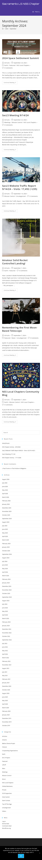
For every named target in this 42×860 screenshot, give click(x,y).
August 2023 (5, 600)
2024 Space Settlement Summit (20, 58)
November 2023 (6, 590)
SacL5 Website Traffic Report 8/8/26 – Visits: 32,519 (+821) (18, 450)
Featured (12, 65)
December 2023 (6, 586)
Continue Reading (11, 83)
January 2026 (6, 504)
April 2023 (5, 615)
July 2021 (4, 672)
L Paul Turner (6, 468)
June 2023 (5, 608)
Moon (13, 338)
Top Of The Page (7, 804)
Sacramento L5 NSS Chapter (20, 3)
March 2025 (5, 540)
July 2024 (4, 561)
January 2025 (6, 547)
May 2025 (5, 533)
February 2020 (6, 711)
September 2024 (7, 554)
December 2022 (6, 629)
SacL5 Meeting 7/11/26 (8, 454)
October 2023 (6, 593)
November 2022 (6, 633)
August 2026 (5, 479)
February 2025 (6, 543)
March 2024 (5, 575)
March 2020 (5, 708)
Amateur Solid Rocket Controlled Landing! (15, 262)
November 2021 (6, 665)
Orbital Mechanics (7, 786)
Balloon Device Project (8, 743)
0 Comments (8, 68)
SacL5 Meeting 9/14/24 (15, 115)
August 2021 (5, 668)
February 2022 (6, 661)
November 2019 (6, 722)
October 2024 (6, 551)
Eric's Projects (6, 758)
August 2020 (5, 693)
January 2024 (6, 583)
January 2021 (6, 683)
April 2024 (5, 572)
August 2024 (5, 558)
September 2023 (7, 597)
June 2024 (5, 565)
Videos (4, 811)
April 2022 (5, 654)
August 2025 (5, 522)
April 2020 (5, 704)
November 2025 (6, 511)
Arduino (4, 740)
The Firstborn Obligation (19, 468)
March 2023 (5, 618)
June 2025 (5, 529)
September (13, 29)
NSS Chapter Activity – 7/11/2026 (11, 458)
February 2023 (6, 622)
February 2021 (6, 679)
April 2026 (5, 493)
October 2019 (6, 725)
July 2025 (4, 526)
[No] (40, 853)
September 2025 (7, 518)
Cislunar (4, 747)
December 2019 (6, 718)
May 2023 (5, 611)
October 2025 (6, 515)
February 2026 (6, 501)
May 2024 (5, 568)
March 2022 (5, 658)
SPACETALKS (5, 443)
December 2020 (6, 686)
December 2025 (6, 508)
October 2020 (6, 690)
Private (4, 790)
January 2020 (6, 715)
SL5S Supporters (7, 793)
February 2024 (6, 579)
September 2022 (7, 640)
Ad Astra (4, 736)
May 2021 (5, 675)
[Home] (2, 29)
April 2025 (5, 536)
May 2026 (5, 490)
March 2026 (5, 497)
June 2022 (5, 647)
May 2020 (5, 700)
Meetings (7, 122)
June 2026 (5, 486)
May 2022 (5, 650)
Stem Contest (6, 800)
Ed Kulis (7, 63)
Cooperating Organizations (10, 750)
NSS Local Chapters (23, 65)
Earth (6, 65)
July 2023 (4, 604)
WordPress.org (6, 828)
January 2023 (6, 625)
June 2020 (5, 697)
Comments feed (6, 826)
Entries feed (5, 824)
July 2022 (4, 643)
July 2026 (4, 483)
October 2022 (6, 636)
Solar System (6, 797)
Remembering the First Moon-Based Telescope (19, 329)
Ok (21, 856)
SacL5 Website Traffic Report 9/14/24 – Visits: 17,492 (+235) (19, 187)
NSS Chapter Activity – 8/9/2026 (11, 447)
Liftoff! (4, 765)
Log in (4, 821)
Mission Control (17, 122)
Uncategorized (21, 196)
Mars (3, 768)
